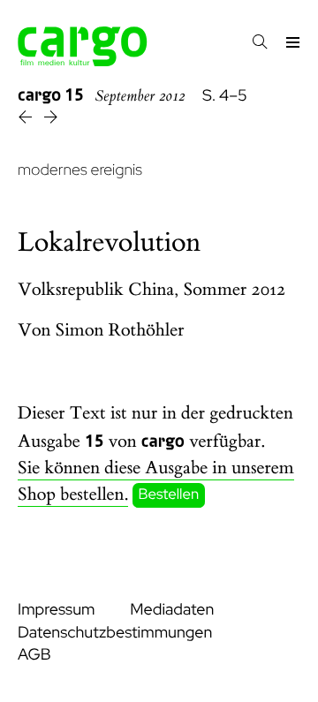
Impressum (56, 610)
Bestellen (169, 495)
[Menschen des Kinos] (27, 119)
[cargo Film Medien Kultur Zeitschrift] (83, 61)
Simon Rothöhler (120, 331)
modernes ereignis (80, 170)
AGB (34, 655)
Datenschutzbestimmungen (115, 633)
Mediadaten (172, 610)
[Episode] (50, 119)
